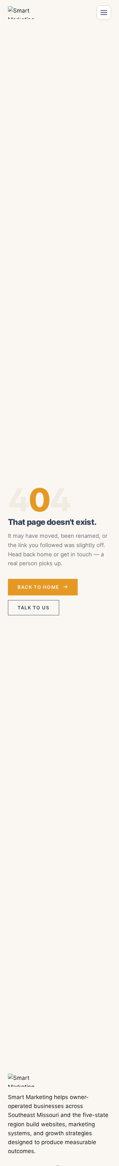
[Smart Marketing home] (27, 12)
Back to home (39, 587)
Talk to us (34, 607)
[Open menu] (104, 12)
